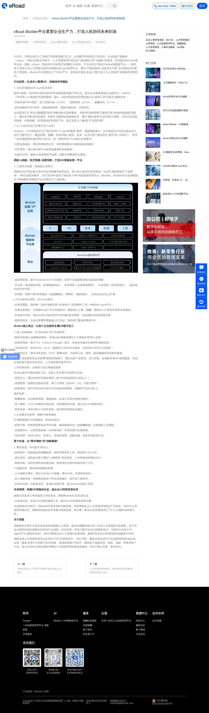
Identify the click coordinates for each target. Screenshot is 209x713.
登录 (202, 6)
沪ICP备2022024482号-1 (96, 702)
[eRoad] (13, 3)
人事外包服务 (168, 47)
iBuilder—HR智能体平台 (66, 620)
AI (74, 6)
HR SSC (170, 40)
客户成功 (87, 629)
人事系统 (150, 44)
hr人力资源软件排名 (81, 42)
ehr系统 (181, 47)
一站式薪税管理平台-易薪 (36, 625)
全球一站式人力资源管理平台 (116, 620)
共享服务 (27, 634)
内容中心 (140, 620)
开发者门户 (88, 634)
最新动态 (140, 625)
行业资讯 (140, 634)
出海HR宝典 (40, 18)
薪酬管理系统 (22, 42)
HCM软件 (100, 42)
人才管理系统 (182, 40)
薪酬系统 (181, 44)
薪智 (25, 629)
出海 (87, 6)
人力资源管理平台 (166, 44)
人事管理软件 (39, 42)
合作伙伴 (158, 613)
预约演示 (187, 6)
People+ (27, 620)
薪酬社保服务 (90, 620)
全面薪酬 (87, 625)
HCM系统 (150, 51)
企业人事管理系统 (59, 42)
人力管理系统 (152, 47)
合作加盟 (156, 620)
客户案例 (140, 629)
